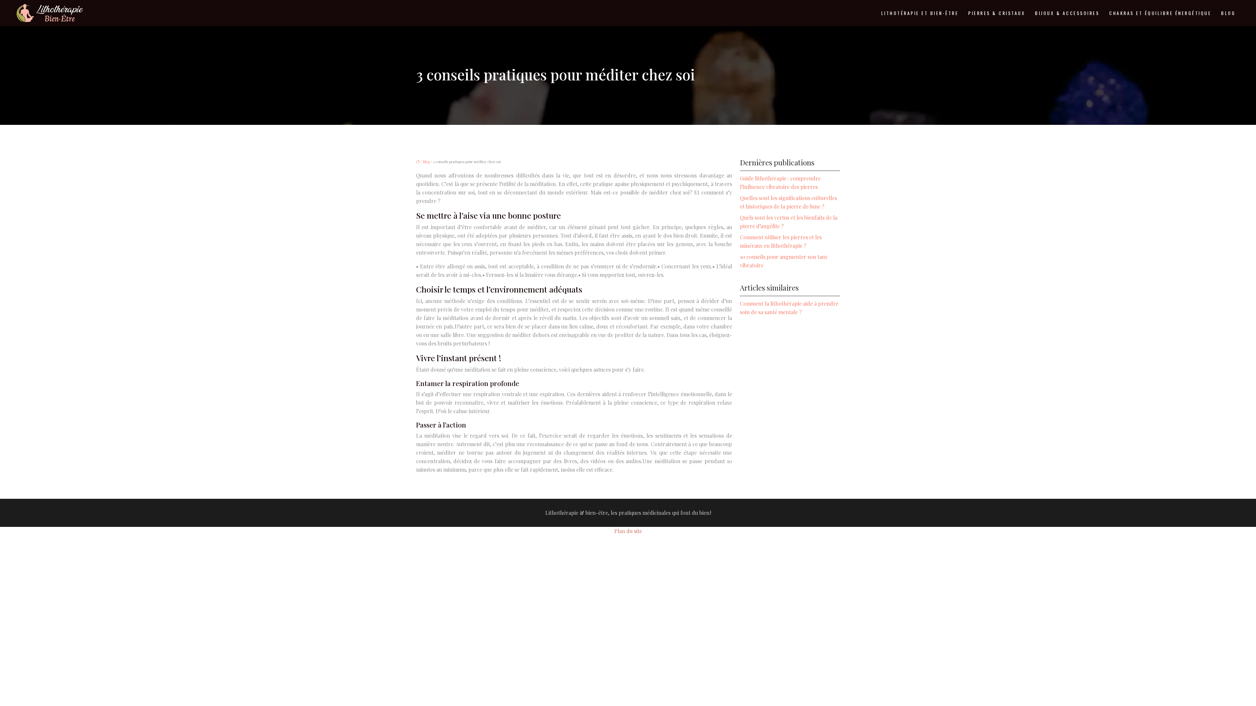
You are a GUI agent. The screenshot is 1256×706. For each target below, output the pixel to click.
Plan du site (628, 531)
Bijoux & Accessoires (1067, 12)
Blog (1228, 12)
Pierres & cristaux (996, 12)
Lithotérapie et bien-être (920, 12)
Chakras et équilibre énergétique (1160, 12)
